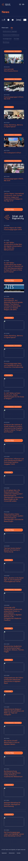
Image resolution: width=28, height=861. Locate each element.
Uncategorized (7, 38)
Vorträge (16, 38)
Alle (12, 27)
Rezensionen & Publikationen (11, 35)
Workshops (6, 42)
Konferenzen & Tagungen (10, 31)
